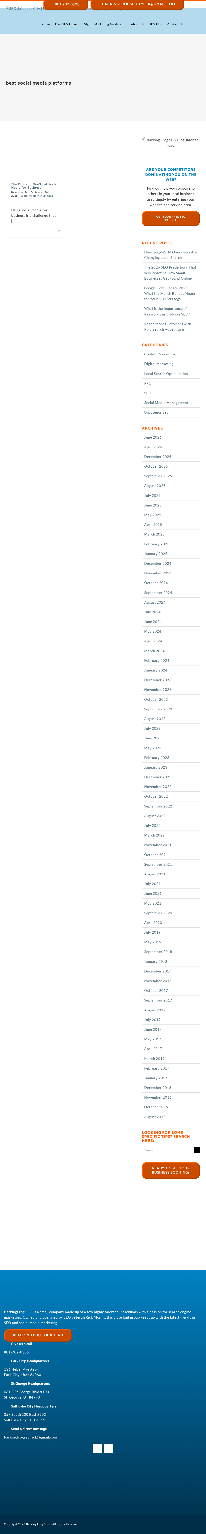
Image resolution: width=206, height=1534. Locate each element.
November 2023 (158, 689)
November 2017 (158, 981)
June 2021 (153, 893)
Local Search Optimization (166, 374)
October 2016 (156, 1107)
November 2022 (158, 787)
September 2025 (158, 476)
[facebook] (97, 1448)
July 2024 (152, 612)
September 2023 (158, 709)
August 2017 (155, 1010)
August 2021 (155, 874)
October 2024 (156, 583)
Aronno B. (21, 192)
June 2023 (153, 738)
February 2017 (156, 1068)
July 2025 (152, 495)
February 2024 (156, 660)
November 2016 (158, 1097)
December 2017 (157, 971)
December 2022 (157, 777)
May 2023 (152, 748)
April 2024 (153, 641)
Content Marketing (160, 354)
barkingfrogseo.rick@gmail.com (30, 1437)
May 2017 (152, 1039)
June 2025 (153, 505)
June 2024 (153, 622)
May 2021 (152, 903)
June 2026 (153, 437)
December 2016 (157, 1088)
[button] (194, 24)
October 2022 (156, 796)
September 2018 (158, 952)
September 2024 (158, 593)
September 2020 (158, 913)
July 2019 (152, 932)
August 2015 (155, 1117)
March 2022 (154, 835)
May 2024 (152, 631)
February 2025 (156, 544)
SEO (147, 393)
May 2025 (152, 515)
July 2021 (152, 884)
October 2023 (156, 699)
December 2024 (157, 563)
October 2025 (156, 466)
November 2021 (158, 845)
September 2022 (158, 806)
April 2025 (153, 524)
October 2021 (156, 855)
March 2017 (154, 1059)
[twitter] (108, 1448)
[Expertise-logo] (103, 1496)
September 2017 (158, 1000)
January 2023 (155, 767)
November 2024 (158, 573)
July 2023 (152, 728)
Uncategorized (156, 412)
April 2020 (153, 923)
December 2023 (157, 680)
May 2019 (152, 942)
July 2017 (152, 1020)
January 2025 (155, 554)
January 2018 (155, 961)
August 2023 (155, 719)
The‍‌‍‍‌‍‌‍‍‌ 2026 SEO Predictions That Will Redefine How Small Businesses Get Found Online (170, 272)
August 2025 (155, 486)
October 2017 (156, 990)
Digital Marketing (159, 364)
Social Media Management (37, 195)
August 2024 (155, 602)
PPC (147, 383)
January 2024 (155, 670)
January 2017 (155, 1078)
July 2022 (152, 825)
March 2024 (154, 651)
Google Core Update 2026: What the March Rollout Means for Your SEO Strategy (170, 293)
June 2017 (153, 1029)
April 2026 (153, 447)
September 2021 (158, 864)
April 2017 (153, 1049)
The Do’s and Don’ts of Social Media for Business (34, 186)
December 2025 (157, 457)
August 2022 (155, 816)
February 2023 (156, 758)
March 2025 (154, 534)
